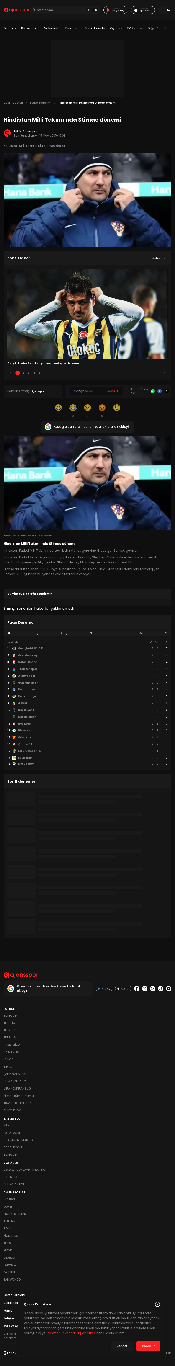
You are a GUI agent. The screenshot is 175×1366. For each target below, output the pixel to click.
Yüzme (8, 1250)
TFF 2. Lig (10, 1030)
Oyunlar (116, 28)
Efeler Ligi (11, 1177)
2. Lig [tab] (64, 633)
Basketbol (28, 28)
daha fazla (160, 258)
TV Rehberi (135, 28)
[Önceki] (11, 373)
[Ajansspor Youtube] (168, 988)
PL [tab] (91, 633)
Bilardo (9, 1258)
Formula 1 (72, 28)
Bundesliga (12, 1045)
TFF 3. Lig (10, 1037)
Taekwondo (12, 1279)
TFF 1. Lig (9, 1023)
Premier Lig (11, 1052)
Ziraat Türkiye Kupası (19, 1096)
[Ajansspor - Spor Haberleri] (17, 10)
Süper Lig (10, 1015)
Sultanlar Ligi (14, 1184)
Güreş (8, 1206)
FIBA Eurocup (13, 1147)
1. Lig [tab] (36, 633)
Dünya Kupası (13, 1110)
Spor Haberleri (13, 103)
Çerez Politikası (14, 1295)
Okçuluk (10, 1272)
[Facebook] (159, 391)
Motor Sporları (15, 1214)
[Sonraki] (164, 373)
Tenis (7, 1243)
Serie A (8, 1067)
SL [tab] (9, 633)
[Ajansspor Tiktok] (160, 988)
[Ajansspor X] (144, 988)
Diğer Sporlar (158, 28)
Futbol (8, 28)
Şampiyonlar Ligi (15, 1074)
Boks (7, 1228)
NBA (6, 1125)
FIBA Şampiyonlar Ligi (18, 1140)
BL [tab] (166, 633)
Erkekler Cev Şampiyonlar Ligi (25, 1170)
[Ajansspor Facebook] (136, 988)
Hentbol (9, 1199)
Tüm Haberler (95, 28)
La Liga (8, 1059)
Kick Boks (11, 1236)
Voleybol (51, 28)
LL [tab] (116, 633)
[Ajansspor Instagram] (152, 988)
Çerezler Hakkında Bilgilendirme (71, 1333)
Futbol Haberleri (40, 103)
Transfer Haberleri (17, 1103)
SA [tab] (141, 633)
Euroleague (12, 1133)
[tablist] (87, 633)
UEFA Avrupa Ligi (15, 1081)
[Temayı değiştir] (165, 10)
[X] (167, 391)
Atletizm (10, 1221)
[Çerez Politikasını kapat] (157, 1304)
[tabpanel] (87, 703)
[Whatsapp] (153, 391)
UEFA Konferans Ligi (18, 1088)
